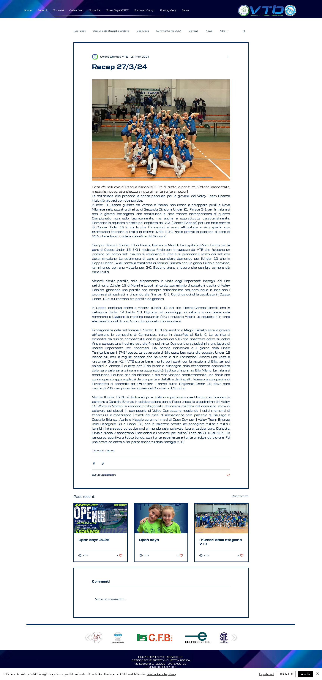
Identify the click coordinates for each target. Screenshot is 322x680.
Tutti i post (79, 31)
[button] (42, 10)
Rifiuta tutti (286, 674)
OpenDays (143, 31)
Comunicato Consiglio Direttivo (111, 31)
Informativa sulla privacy (161, 674)
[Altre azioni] (227, 57)
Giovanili (193, 31)
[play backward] (88, 637)
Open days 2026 (93, 540)
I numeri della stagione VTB (220, 542)
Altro (222, 31)
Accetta (305, 674)
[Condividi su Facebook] (94, 463)
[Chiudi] (317, 674)
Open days (149, 540)
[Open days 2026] (100, 518)
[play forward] (234, 637)
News (209, 31)
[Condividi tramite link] (103, 463)
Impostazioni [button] (266, 674)
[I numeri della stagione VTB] (221, 518)
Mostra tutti (240, 496)
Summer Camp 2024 (168, 31)
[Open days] (161, 518)
